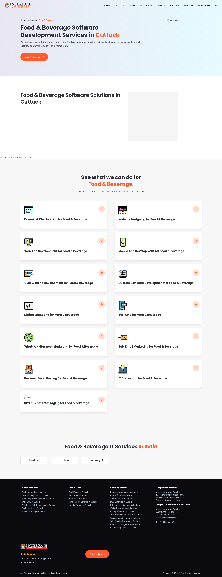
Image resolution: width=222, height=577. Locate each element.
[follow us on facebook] (156, 522)
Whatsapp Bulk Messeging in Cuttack (39, 505)
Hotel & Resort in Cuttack (80, 505)
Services (162, 5)
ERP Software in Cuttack (121, 495)
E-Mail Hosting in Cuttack (33, 511)
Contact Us (210, 5)
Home (23, 20)
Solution (150, 5)
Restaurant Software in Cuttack (124, 492)
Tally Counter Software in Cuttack (125, 521)
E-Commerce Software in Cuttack (125, 505)
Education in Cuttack (78, 498)
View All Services (33, 57)
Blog (199, 5)
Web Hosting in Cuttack (32, 508)
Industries (120, 5)
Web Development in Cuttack (35, 495)
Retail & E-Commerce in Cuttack (83, 502)
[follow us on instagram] (160, 522)
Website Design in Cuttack (34, 492)
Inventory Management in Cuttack (125, 524)
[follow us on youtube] (173, 522)
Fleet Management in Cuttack (123, 527)
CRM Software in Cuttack (121, 498)
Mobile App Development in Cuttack (38, 498)
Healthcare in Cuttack (78, 495)
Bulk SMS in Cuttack (31, 502)
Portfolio (174, 5)
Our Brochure (96, 554)
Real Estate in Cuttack (78, 492)
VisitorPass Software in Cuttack (124, 508)
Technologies (135, 5)
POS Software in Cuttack (121, 502)
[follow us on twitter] (164, 522)
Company (107, 5)
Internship (188, 5)
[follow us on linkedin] (169, 522)
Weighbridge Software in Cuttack (125, 518)
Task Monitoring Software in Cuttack (126, 515)
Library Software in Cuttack (122, 511)
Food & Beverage (46, 20)
